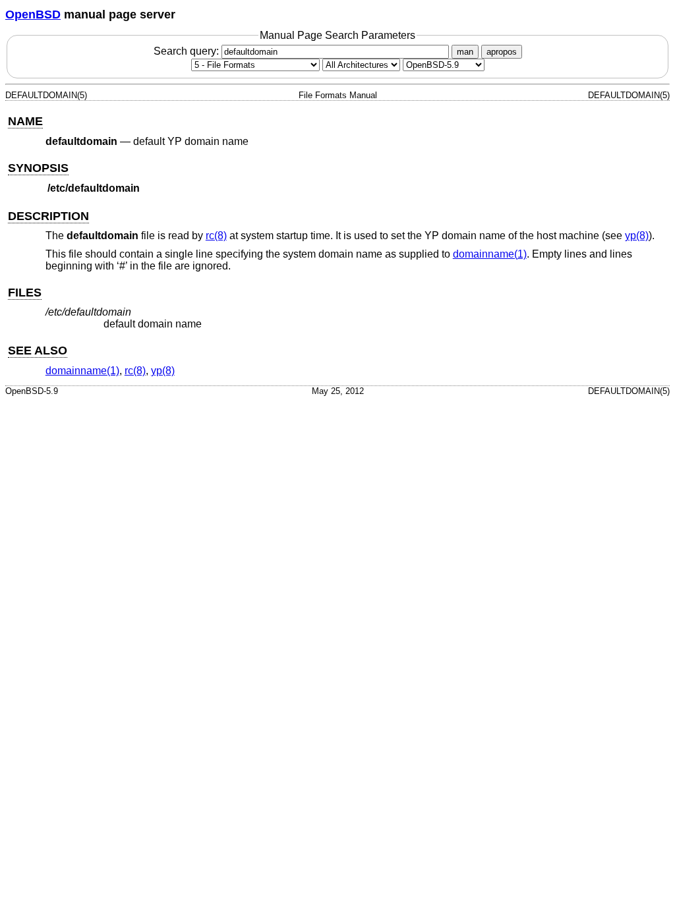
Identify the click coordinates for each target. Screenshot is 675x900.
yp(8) (637, 235)
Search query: (187, 51)
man (465, 52)
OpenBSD (33, 14)
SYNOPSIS (38, 168)
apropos (501, 52)
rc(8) (216, 235)
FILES (25, 292)
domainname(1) (490, 254)
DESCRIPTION (48, 216)
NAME (25, 121)
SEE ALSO (37, 350)
